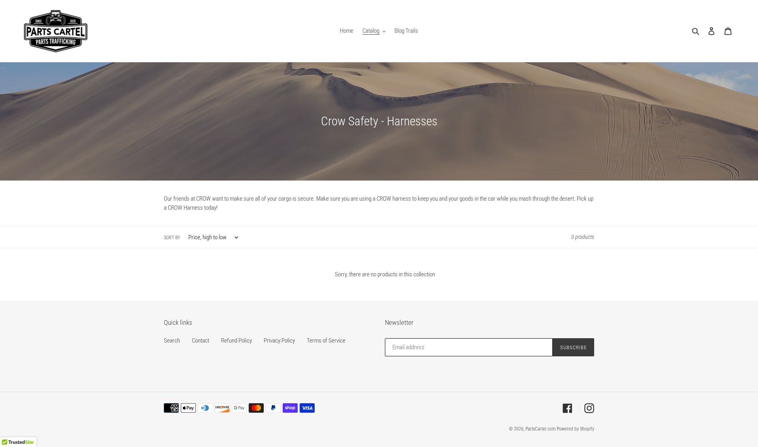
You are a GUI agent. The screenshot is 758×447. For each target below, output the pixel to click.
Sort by (172, 237)
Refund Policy (236, 340)
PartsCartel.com (540, 429)
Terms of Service (326, 340)
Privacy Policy (279, 340)
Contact (200, 340)
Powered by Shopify (575, 429)
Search (172, 340)
